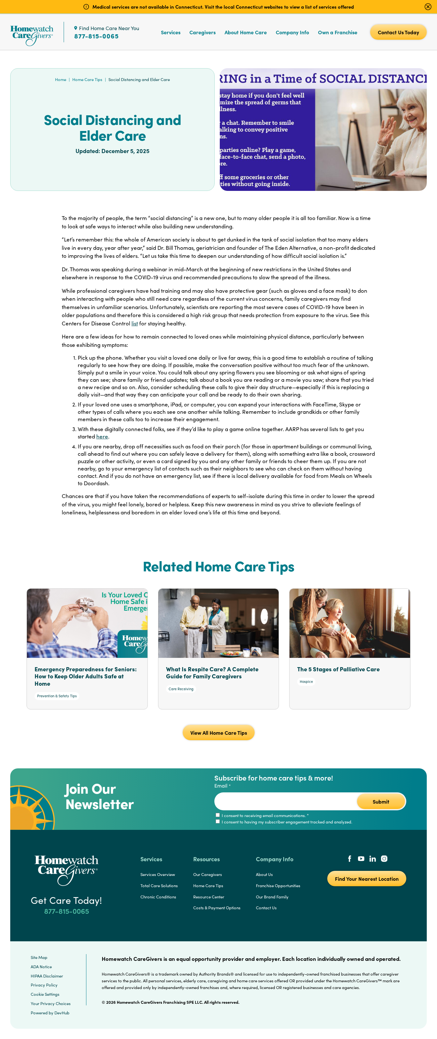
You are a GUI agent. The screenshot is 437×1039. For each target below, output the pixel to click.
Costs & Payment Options (217, 908)
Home (60, 79)
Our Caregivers (207, 874)
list (134, 323)
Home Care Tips (87, 79)
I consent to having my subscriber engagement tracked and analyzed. (286, 822)
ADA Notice (41, 966)
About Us (264, 874)
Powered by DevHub (50, 1013)
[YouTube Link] (361, 859)
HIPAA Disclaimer (47, 976)
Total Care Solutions (159, 885)
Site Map (39, 957)
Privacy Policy (44, 985)
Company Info (292, 32)
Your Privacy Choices (51, 1003)
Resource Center (208, 897)
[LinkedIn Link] (372, 859)
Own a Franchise (337, 32)
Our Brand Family (272, 897)
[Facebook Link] (349, 859)
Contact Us (266, 908)
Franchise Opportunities (278, 885)
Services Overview (157, 874)
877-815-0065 (96, 36)
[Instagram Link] (384, 859)
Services (170, 32)
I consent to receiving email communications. (265, 815)
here (102, 436)
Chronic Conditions (158, 897)
